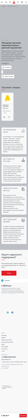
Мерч (2, 344)
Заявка (9, 273)
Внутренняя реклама (7, 342)
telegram (8, 312)
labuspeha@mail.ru (6, 359)
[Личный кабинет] (26, 2)
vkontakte (12, 312)
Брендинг (4, 335)
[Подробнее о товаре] (9, 117)
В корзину (23, 415)
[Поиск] (10, 2)
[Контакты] (6, 2)
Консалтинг (4, 349)
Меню (2, 2)
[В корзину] (4, 117)
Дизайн (3, 337)
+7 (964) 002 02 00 (8, 357)
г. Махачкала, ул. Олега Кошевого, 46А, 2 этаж (14, 362)
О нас (2, 351)
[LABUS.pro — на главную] (14, 2)
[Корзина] (22, 2)
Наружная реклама (6, 340)
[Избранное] (18, 2)
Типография (4, 346)
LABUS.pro (6, 286)
